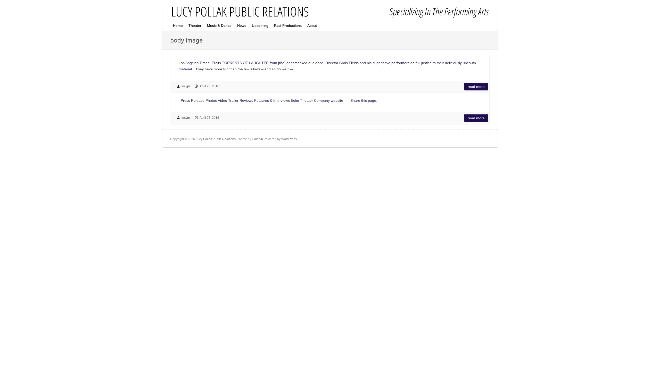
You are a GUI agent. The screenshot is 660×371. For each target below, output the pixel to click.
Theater (194, 25)
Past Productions (288, 25)
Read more (476, 87)
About (312, 25)
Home (178, 25)
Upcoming (260, 25)
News (241, 25)
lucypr (186, 86)
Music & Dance (219, 25)
